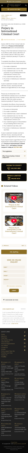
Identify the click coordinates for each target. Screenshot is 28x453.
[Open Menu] (2, 5)
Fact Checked (21, 39)
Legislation (4, 17)
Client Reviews (5, 342)
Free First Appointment (8, 343)
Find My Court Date (7, 353)
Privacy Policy (14, 442)
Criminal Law (8, 15)
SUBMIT (14, 290)
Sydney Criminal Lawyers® (19, 443)
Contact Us (4, 347)
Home (2, 15)
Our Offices (4, 345)
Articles (3, 349)
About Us (4, 336)
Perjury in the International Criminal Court (14, 206)
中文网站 (3, 357)
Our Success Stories (7, 340)
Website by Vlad (14, 449)
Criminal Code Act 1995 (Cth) (8, 18)
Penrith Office (21, 394)
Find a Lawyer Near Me (8, 351)
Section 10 (4, 355)
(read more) (14, 323)
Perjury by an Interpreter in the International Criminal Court (14, 230)
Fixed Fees (4, 338)
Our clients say (8, 309)
